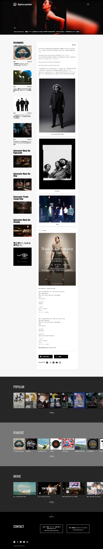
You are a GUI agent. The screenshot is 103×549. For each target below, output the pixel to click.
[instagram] (60, 363)
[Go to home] (22, 4)
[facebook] (53, 363)
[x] (50, 363)
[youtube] (57, 363)
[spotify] (47, 363)
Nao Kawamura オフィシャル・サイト (47, 347)
